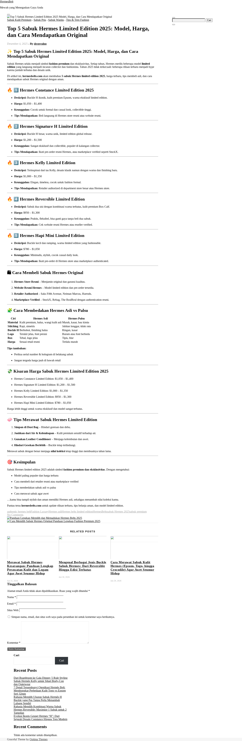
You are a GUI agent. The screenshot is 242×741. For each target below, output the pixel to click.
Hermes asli (55, 511)
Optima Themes (38, 739)
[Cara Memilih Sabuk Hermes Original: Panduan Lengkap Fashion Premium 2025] (53, 521)
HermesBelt (6, 1)
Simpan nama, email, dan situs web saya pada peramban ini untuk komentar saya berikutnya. (63, 616)
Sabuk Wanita (56, 19)
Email (11, 603)
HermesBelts (100, 511)
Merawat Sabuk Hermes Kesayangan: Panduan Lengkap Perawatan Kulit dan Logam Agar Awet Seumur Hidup (30, 567)
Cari (16, 655)
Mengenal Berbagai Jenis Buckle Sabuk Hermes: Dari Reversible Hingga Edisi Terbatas (82, 565)
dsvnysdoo (40, 43)
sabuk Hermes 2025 (118, 511)
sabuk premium (138, 511)
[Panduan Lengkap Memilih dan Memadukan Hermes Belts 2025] (44, 517)
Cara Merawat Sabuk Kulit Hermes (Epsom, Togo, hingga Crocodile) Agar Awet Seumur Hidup (132, 567)
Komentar (13, 642)
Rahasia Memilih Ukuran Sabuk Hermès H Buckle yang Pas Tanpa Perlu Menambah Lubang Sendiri (38, 700)
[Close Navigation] (173, 24)
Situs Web (12, 610)
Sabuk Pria (40, 19)
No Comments (15, 514)
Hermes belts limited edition (77, 511)
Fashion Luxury (40, 511)
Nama (11, 597)
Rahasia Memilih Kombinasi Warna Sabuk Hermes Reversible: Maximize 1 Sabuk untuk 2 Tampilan (40, 709)
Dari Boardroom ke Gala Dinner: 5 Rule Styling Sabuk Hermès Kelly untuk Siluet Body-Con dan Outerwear (40, 681)
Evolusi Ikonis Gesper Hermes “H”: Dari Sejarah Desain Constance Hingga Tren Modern (40, 717)
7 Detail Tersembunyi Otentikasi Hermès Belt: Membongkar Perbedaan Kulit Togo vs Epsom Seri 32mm (40, 690)
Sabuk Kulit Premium (19, 19)
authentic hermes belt (19, 511)
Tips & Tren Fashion (77, 19)
